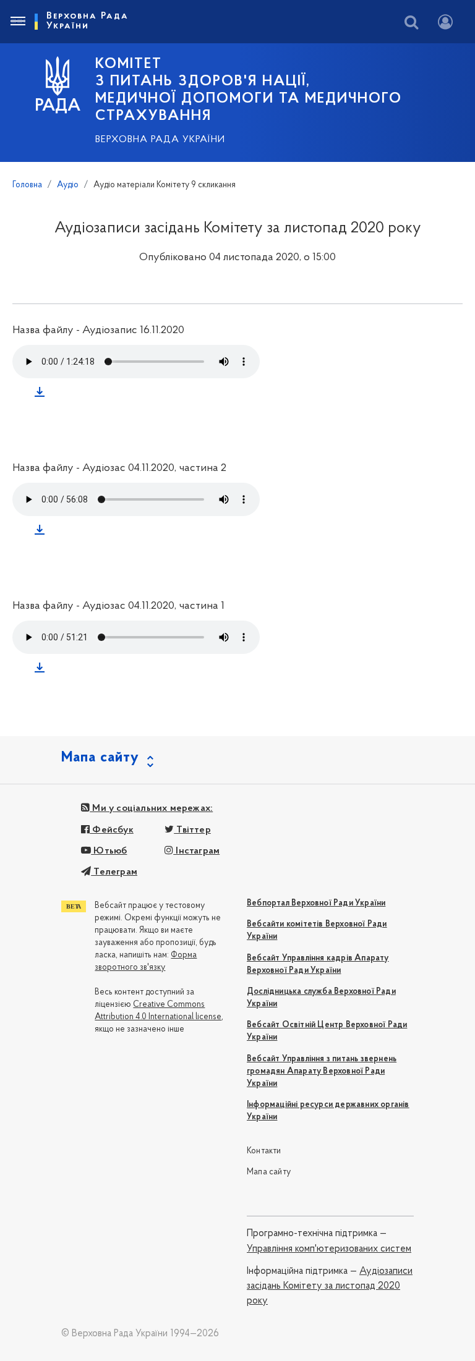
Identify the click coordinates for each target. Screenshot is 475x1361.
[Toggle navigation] (17, 22)
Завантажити (42, 394)
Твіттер (192, 830)
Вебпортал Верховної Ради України (316, 903)
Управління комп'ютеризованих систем (329, 1249)
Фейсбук (112, 830)
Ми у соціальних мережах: (151, 808)
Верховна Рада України (160, 140)
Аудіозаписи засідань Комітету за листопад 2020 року (330, 1286)
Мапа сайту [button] (100, 757)
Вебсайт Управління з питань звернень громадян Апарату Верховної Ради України (321, 1071)
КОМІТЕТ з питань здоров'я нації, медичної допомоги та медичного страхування (248, 90)
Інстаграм (196, 851)
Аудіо (68, 185)
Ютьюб (109, 851)
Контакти (264, 1151)
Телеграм (114, 872)
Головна (27, 185)
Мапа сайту (269, 1172)
